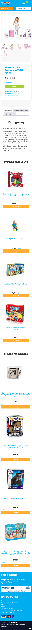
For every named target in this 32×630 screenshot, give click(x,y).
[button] (28, 14)
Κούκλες (18, 93)
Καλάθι (3, 605)
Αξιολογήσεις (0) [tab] (10, 114)
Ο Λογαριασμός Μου (7, 608)
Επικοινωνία (4, 601)
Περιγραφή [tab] (8, 110)
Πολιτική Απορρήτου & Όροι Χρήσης (12, 610)
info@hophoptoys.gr (12, 581)
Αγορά (14, 86)
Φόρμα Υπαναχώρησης (8, 612)
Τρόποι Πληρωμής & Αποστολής (10, 603)
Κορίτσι (13, 93)
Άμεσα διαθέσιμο (13, 95)
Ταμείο (3, 606)
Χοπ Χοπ (14, 622)
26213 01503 (8, 583)
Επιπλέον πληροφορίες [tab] (21, 110)
